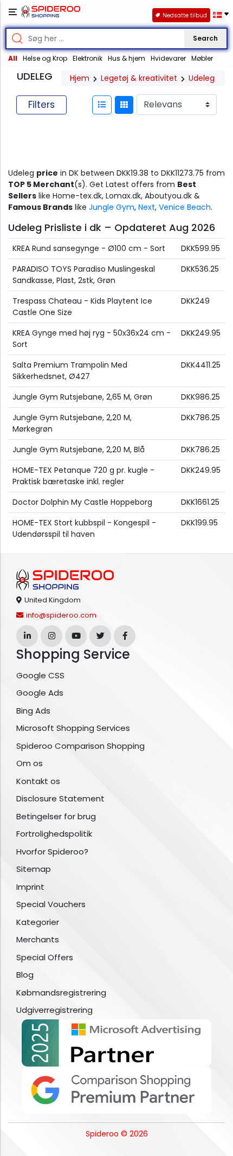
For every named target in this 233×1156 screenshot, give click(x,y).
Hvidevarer (168, 58)
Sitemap (33, 869)
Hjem (79, 78)
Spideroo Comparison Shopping (80, 746)
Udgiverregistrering (54, 1010)
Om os (29, 763)
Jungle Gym (111, 207)
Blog (25, 974)
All (12, 58)
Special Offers (44, 957)
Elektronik (87, 58)
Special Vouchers (51, 904)
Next (146, 207)
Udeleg (202, 78)
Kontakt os (38, 781)
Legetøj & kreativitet (139, 78)
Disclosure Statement (60, 798)
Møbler (202, 58)
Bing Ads (33, 710)
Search (205, 38)
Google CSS (40, 675)
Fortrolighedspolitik (54, 833)
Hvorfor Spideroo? (52, 851)
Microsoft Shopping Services (73, 728)
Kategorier (37, 922)
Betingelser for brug (56, 816)
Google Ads (39, 692)
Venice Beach (185, 207)
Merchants (37, 939)
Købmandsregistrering (61, 992)
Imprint (30, 886)
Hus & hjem (126, 58)
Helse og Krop (45, 58)
